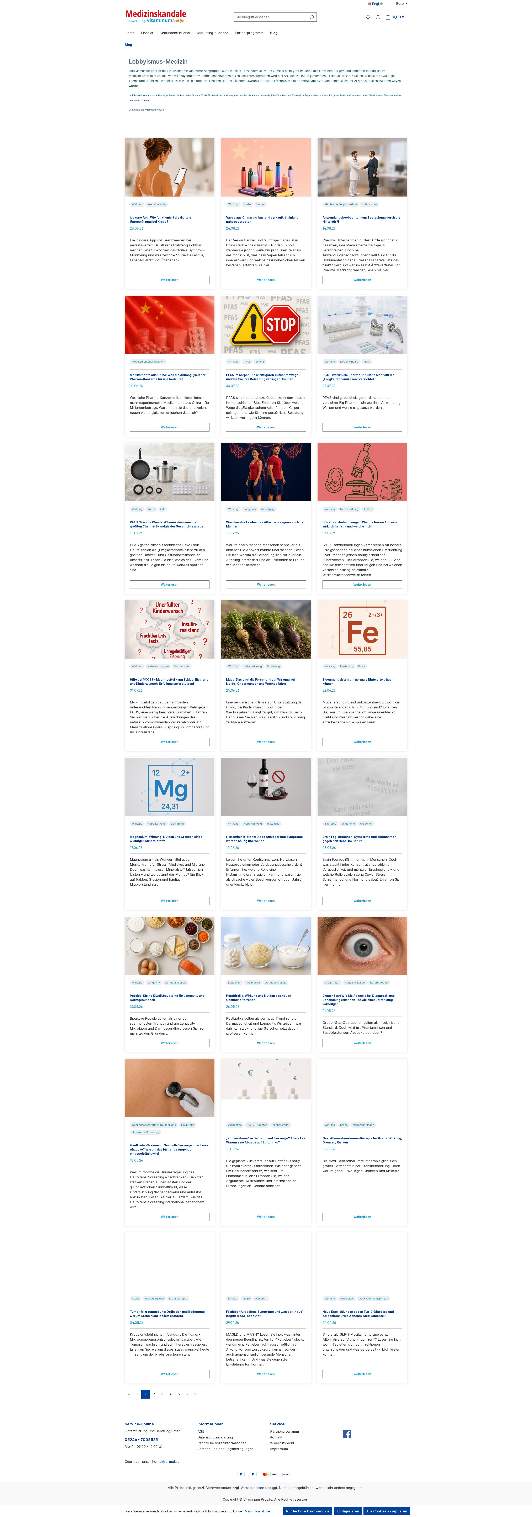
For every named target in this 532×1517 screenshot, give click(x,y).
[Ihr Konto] (378, 17)
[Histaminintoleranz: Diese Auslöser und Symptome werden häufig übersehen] (266, 787)
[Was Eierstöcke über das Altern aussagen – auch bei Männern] (266, 472)
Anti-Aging (268, 509)
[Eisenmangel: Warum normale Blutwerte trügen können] (362, 629)
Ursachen (366, 823)
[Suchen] (312, 17)
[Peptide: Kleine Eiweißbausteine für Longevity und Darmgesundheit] (169, 946)
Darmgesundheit (175, 982)
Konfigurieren (347, 1511)
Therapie (330, 823)
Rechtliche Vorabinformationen (221, 1443)
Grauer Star (332, 982)
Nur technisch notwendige (307, 1511)
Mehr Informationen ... (259, 1511)
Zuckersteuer (280, 1124)
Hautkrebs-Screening (145, 1132)
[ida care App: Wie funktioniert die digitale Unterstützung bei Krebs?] (169, 167)
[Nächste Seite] (187, 1394)
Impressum (279, 1449)
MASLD (232, 1298)
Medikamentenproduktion (341, 204)
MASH (246, 1298)
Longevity (250, 509)
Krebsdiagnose (154, 1298)
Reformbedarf (379, 982)
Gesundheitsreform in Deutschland (154, 1124)
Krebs (247, 204)
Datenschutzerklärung (215, 1437)
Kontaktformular (165, 1461)
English (377, 4)
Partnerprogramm (284, 1431)
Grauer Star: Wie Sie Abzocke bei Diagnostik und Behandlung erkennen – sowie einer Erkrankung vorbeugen (359, 1000)
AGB (200, 1431)
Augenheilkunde (355, 982)
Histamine (273, 823)
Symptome (348, 823)
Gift (162, 509)
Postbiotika (253, 982)
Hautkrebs (187, 1124)
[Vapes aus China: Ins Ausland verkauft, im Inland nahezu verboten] (266, 167)
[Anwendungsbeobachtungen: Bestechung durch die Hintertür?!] (362, 167)
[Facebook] (347, 1424)
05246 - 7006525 (141, 1439)
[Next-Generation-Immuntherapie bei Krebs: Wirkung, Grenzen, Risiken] (362, 1088)
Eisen (361, 666)
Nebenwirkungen (158, 666)
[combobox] (270, 17)
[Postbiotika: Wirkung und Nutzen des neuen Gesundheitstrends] (266, 946)
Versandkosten (252, 1488)
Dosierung (273, 666)
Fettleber (261, 1298)
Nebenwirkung (349, 361)
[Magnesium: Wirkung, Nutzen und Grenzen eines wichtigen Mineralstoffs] (169, 787)
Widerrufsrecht (282, 1443)
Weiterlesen (170, 280)
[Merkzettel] (368, 17)
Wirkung (137, 204)
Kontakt (276, 1437)
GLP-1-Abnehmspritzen (373, 1298)
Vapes (260, 204)
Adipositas (235, 1124)
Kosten (367, 509)
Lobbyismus (369, 204)
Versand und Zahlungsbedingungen (225, 1449)
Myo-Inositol (182, 666)
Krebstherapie (157, 204)
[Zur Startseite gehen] (156, 16)
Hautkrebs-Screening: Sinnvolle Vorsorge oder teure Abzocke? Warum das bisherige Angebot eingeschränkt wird (169, 1149)
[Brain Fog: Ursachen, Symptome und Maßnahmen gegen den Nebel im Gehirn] (362, 787)
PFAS (247, 361)
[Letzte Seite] (195, 1394)
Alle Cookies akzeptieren (386, 1511)
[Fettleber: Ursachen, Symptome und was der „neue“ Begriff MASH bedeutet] (266, 1262)
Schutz (259, 361)
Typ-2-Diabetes (257, 1124)
